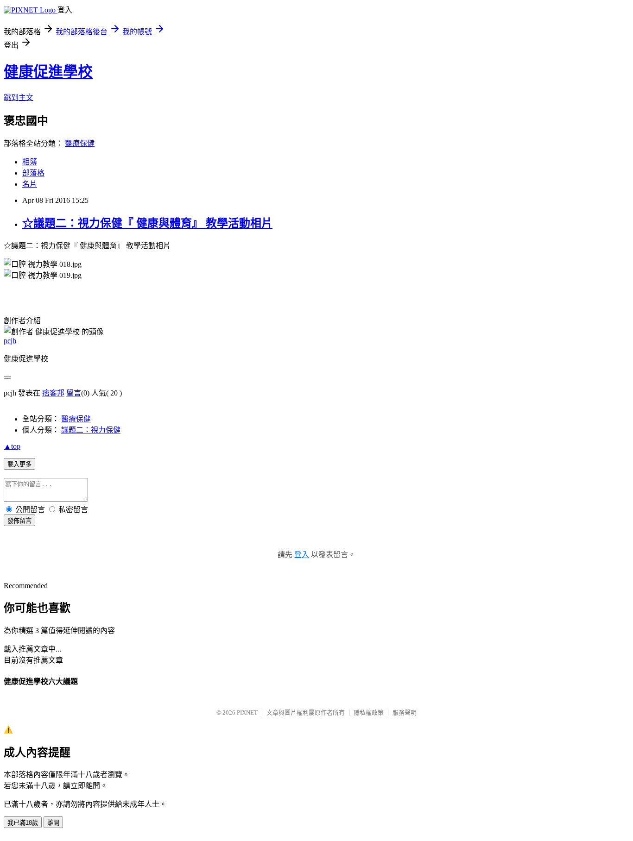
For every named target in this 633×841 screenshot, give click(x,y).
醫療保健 (80, 143)
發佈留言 (19, 520)
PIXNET (247, 712)
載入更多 (19, 464)
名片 (29, 184)
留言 (73, 393)
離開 (53, 822)
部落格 (33, 173)
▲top (12, 446)
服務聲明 (404, 712)
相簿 (29, 162)
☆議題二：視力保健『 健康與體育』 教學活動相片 (147, 223)
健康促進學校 (48, 71)
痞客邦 (53, 393)
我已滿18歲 (22, 822)
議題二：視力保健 (90, 430)
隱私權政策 (369, 712)
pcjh (10, 341)
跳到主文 (18, 97)
